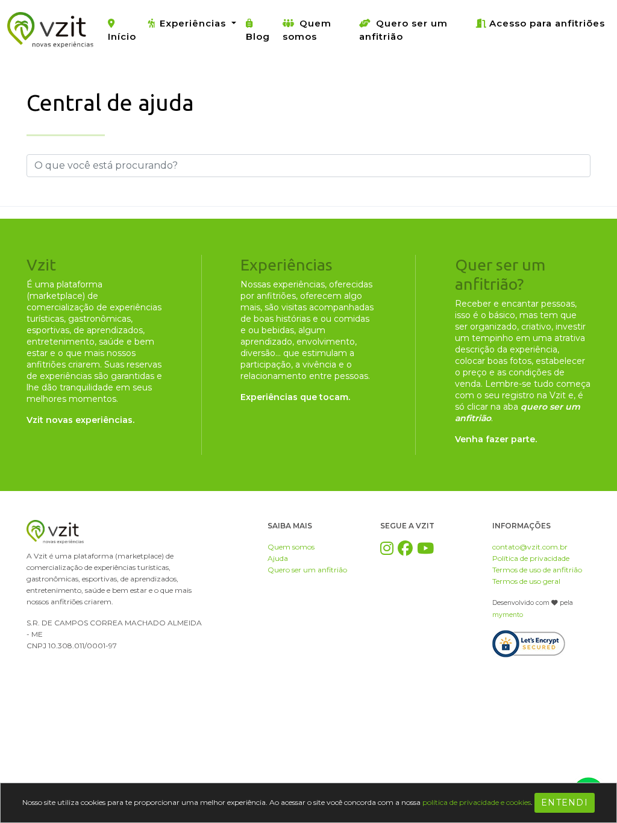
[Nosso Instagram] (386, 548)
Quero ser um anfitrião (403, 30)
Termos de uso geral (526, 581)
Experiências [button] (194, 23)
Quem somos (307, 30)
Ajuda (278, 558)
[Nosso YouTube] (425, 548)
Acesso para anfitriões (547, 23)
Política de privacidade (530, 558)
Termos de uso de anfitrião (537, 569)
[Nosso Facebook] (405, 548)
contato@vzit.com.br (530, 546)
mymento (507, 615)
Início (122, 36)
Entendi (564, 802)
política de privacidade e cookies (476, 802)
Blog (258, 36)
